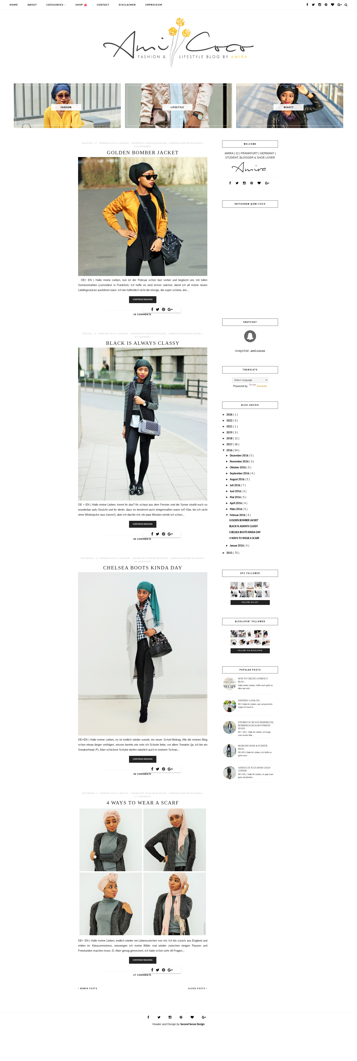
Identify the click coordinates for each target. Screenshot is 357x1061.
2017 (229, 444)
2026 (229, 414)
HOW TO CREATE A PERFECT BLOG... (253, 680)
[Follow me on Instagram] (319, 4)
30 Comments (142, 562)
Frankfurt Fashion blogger (149, 143)
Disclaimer (127, 5)
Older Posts (197, 988)
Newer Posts (88, 988)
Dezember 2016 (239, 455)
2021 (229, 426)
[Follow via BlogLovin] (332, 4)
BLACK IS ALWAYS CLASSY (143, 343)
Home (14, 5)
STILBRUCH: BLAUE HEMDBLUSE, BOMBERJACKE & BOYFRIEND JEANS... (256, 725)
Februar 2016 (238, 515)
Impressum (153, 5)
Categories (55, 5)
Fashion (124, 143)
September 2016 (240, 473)
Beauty (124, 793)
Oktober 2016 (238, 467)
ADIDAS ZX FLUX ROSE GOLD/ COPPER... (254, 769)
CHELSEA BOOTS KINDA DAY (142, 567)
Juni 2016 (236, 491)
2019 (229, 432)
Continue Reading (143, 300)
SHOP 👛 (81, 5)
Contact (103, 5)
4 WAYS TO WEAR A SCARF (143, 802)
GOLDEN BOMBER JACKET (143, 152)
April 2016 (236, 503)
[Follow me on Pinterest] (326, 4)
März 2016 (236, 509)
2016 (229, 450)
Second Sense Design (192, 1024)
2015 (229, 553)
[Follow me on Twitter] (313, 4)
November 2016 (239, 461)
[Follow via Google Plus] (340, 4)
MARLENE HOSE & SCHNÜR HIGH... (252, 747)
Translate (262, 386)
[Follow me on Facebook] (308, 4)
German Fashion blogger (185, 143)
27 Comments (142, 797)
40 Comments (142, 337)
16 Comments (142, 147)
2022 (229, 420)
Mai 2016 (235, 497)
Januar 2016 (237, 545)
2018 (229, 438)
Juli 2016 (235, 485)
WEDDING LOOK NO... (249, 700)
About (32, 5)
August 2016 (237, 479)
